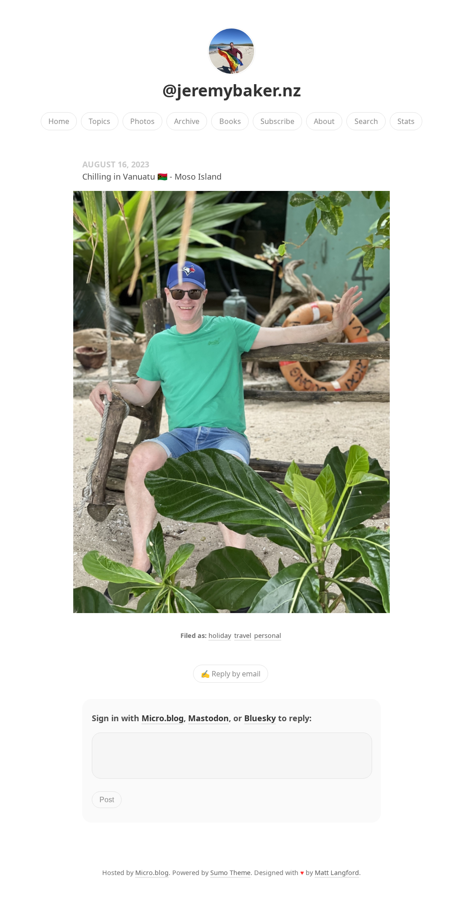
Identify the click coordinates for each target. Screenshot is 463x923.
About (324, 121)
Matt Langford (337, 872)
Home (58, 121)
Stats (406, 121)
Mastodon (208, 718)
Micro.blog (163, 718)
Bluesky (260, 718)
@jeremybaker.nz (231, 90)
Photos (142, 121)
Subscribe (277, 121)
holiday (219, 635)
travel (242, 635)
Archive (186, 121)
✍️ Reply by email (230, 674)
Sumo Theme (230, 872)
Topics (99, 121)
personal (267, 635)
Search (366, 121)
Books (230, 121)
